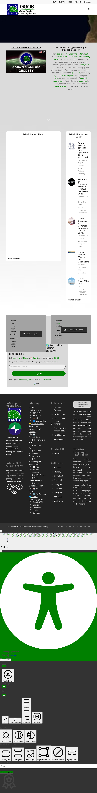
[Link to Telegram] (77, 526)
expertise (83, 81)
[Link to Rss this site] (85, 526)
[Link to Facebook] (66, 526)
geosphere (75, 73)
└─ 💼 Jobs (34, 418)
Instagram (58, 484)
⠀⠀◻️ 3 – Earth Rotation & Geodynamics (35, 453)
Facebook (58, 480)
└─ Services (35, 513)
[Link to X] (74, 526)
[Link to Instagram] (70, 526)
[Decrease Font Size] (4, 666)
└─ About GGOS (36, 502)
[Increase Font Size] (4, 657)
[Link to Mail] (89, 526)
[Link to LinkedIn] (58, 526)
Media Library (59, 414)
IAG (59, 323)
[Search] (88, 9)
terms (57, 362)
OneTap (13, 655)
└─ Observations (37, 507)
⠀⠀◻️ (31, 445)
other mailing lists (25, 379)
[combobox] (48, 541)
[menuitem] (54, 2)
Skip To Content (6, 762)
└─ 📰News (35, 413)
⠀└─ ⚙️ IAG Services (37, 494)
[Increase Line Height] (4, 686)
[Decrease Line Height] (4, 695)
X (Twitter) (58, 476)
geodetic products (61, 86)
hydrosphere (69, 75)
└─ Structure (35, 505)
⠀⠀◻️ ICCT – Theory (37, 475)
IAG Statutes (60, 435)
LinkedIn (57, 467)
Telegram (58, 493)
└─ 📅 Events (35, 415)
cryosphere (58, 75)
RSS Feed (58, 497)
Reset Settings (6, 772)
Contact (57, 453)
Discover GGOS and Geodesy (26, 47)
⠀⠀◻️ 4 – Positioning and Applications (35, 461)
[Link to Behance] (81, 526)
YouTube (58, 488)
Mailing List (58, 501)
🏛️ (30, 426)
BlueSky (58, 472)
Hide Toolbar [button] (5, 660)
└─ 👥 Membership (38, 421)
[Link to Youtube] (62, 526)
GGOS (87, 54)
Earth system (83, 64)
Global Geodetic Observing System (69, 54)
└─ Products (35, 510)
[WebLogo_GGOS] (21, 9)
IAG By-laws (59, 439)
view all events (74, 300)
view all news (14, 258)
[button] (1, 551)
